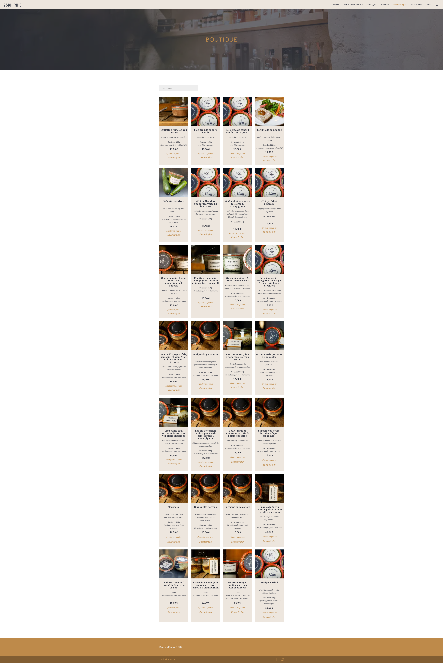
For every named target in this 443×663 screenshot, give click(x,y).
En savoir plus (174, 157)
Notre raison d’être (352, 5)
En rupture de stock (237, 233)
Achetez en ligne (399, 5)
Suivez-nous (416, 5)
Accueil (335, 5)
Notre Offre (371, 5)
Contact (428, 5)
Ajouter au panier (173, 153)
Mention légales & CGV (171, 647)
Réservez (385, 5)
